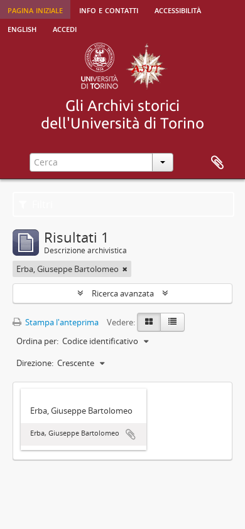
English (22, 28)
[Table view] (172, 322)
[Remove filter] (125, 269)
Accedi (65, 28)
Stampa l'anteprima (61, 322)
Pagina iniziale (35, 9)
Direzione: (34, 363)
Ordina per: (37, 341)
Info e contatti (108, 9)
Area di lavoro (217, 163)
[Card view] (149, 322)
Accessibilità (178, 9)
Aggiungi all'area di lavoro (130, 434)
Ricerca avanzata (123, 293)
